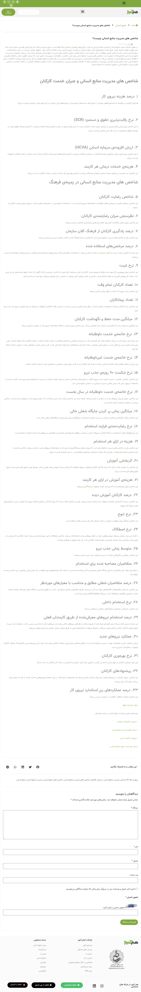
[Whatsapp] (9, 2)
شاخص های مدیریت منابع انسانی (77, 779)
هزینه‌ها (118, 452)
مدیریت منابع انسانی (35, 779)
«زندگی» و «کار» (99, 253)
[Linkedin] (11, 5)
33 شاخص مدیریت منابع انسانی (116, 779)
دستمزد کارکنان (97, 779)
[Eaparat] (4, 2)
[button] (124, 3)
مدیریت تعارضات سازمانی (126, 721)
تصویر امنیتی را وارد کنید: (113, 908)
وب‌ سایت (134, 875)
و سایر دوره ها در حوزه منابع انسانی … (123, 746)
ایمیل (135, 861)
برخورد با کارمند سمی (128, 738)
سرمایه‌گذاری (88, 486)
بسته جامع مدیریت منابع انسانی (124, 730)
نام (136, 847)
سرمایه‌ (61, 61)
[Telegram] (17, 2)
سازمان (67, 47)
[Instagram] (13, 2)
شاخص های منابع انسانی (53, 779)
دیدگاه (134, 808)
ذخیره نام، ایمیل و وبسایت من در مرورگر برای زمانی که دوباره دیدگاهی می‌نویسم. (101, 889)
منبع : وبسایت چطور (130, 705)
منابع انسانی (120, 25)
